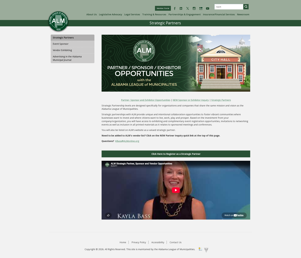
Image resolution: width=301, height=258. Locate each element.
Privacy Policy (139, 242)
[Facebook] (175, 8)
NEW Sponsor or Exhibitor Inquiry (191, 100)
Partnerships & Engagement (184, 14)
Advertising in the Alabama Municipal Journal (67, 58)
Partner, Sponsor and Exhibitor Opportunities (145, 100)
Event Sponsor (60, 43)
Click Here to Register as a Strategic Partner (175, 153)
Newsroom (243, 14)
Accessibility (157, 242)
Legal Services (132, 14)
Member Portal (164, 8)
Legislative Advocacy (110, 14)
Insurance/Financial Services (219, 14)
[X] (187, 8)
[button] (246, 6)
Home (123, 242)
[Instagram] (194, 8)
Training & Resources (154, 14)
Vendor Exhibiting (62, 50)
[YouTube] (207, 8)
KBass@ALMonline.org (127, 141)
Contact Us (175, 242)
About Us (91, 14)
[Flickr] (200, 8)
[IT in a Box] (205, 249)
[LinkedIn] (180, 8)
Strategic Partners (63, 37)
